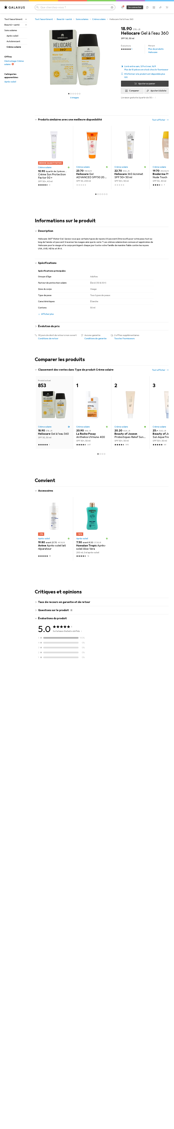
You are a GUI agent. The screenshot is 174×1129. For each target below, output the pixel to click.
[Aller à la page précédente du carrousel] (39, 157)
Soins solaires (10, 30)
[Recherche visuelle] (112, 7)
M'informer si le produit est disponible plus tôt (144, 76)
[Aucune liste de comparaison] (154, 7)
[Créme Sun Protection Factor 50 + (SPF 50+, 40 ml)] (54, 157)
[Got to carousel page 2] (71, 93)
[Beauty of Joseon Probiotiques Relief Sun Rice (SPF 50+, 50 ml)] (130, 412)
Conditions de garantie (95, 338)
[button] (145, 68)
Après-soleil (12, 35)
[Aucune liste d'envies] (160, 7)
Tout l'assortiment (13, 19)
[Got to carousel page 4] (75, 93)
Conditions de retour (48, 338)
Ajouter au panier (146, 83)
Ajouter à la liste (158, 90)
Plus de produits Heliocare (156, 49)
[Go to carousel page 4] (102, 194)
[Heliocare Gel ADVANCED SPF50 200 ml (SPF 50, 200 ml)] (92, 157)
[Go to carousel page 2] (98, 194)
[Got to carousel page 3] (73, 93)
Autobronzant (13, 41)
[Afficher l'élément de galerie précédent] (34, 57)
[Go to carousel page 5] (104, 194)
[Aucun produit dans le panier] (167, 7)
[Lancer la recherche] (37, 7)
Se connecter (135, 7)
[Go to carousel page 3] (100, 194)
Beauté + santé (12, 24)
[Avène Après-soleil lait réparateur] (54, 528)
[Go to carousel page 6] (106, 194)
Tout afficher (158, 120)
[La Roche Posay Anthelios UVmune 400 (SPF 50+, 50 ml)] (92, 412)
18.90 (126, 28)
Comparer (134, 90)
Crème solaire (14, 47)
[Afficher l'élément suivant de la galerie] (115, 57)
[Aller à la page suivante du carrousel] (163, 157)
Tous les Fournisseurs (124, 338)
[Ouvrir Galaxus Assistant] (147, 7)
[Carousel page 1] (68, 93)
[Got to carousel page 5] (77, 93)
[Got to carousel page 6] (79, 93)
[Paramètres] (122, 7)
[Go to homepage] (14, 7)
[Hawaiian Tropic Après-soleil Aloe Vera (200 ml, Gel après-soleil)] (92, 528)
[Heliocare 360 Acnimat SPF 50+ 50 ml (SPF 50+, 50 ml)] (130, 157)
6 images (74, 97)
